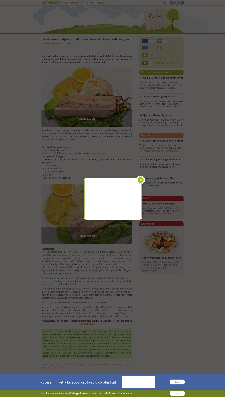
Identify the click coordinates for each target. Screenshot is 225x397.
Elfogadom (177, 393)
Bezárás (177, 382)
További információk (122, 393)
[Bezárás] (141, 180)
